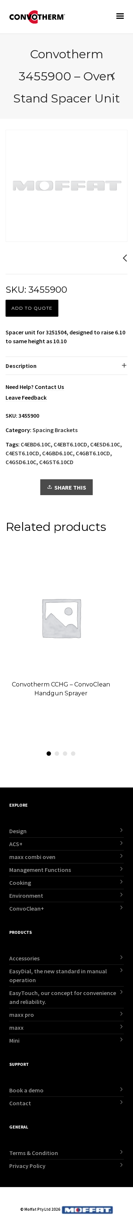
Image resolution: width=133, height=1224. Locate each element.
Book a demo (26, 1090)
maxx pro (21, 1014)
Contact (20, 1103)
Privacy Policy (27, 1165)
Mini (14, 1040)
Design (18, 831)
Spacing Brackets (55, 430)
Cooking (20, 882)
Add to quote (31, 308)
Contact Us (49, 386)
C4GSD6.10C (21, 462)
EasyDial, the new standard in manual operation (58, 975)
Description (21, 365)
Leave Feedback (26, 397)
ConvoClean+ (26, 908)
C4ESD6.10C (105, 444)
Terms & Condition (33, 1153)
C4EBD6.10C (36, 444)
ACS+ (16, 844)
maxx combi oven (32, 856)
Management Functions (40, 869)
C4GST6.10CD (56, 462)
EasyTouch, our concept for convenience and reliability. (62, 997)
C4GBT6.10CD (93, 453)
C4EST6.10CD (22, 453)
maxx (16, 1027)
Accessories (24, 958)
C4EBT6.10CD (70, 444)
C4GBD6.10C (57, 453)
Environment (26, 895)
